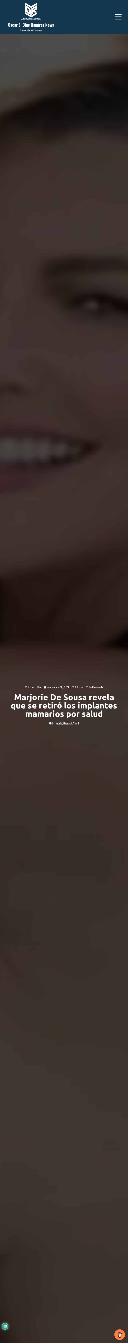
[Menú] (118, 16)
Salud (76, 723)
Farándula (57, 723)
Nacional (67, 723)
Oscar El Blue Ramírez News (31, 25)
